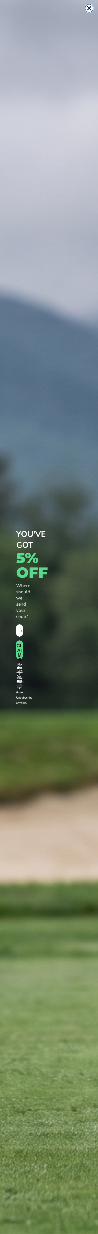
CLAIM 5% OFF (19, 651)
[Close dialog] (89, 8)
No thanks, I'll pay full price (19, 667)
